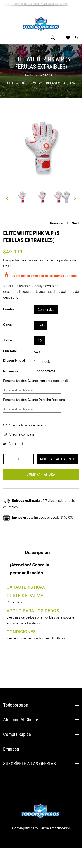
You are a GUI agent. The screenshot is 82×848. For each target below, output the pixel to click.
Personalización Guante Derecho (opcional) (35, 400)
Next (75, 223)
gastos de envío (21, 260)
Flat (40, 325)
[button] (5, 37)
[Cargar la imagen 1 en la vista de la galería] (22, 197)
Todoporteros (45, 371)
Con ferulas (46, 310)
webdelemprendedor (54, 828)
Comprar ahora (41, 474)
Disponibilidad (14, 361)
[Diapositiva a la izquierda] (7, 198)
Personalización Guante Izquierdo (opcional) (35, 381)
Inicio (28, 75)
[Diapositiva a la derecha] (75, 198)
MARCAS (46, 75)
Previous (56, 223)
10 (40, 341)
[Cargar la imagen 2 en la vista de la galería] (42, 197)
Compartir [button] (16, 444)
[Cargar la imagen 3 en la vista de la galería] (62, 197)
